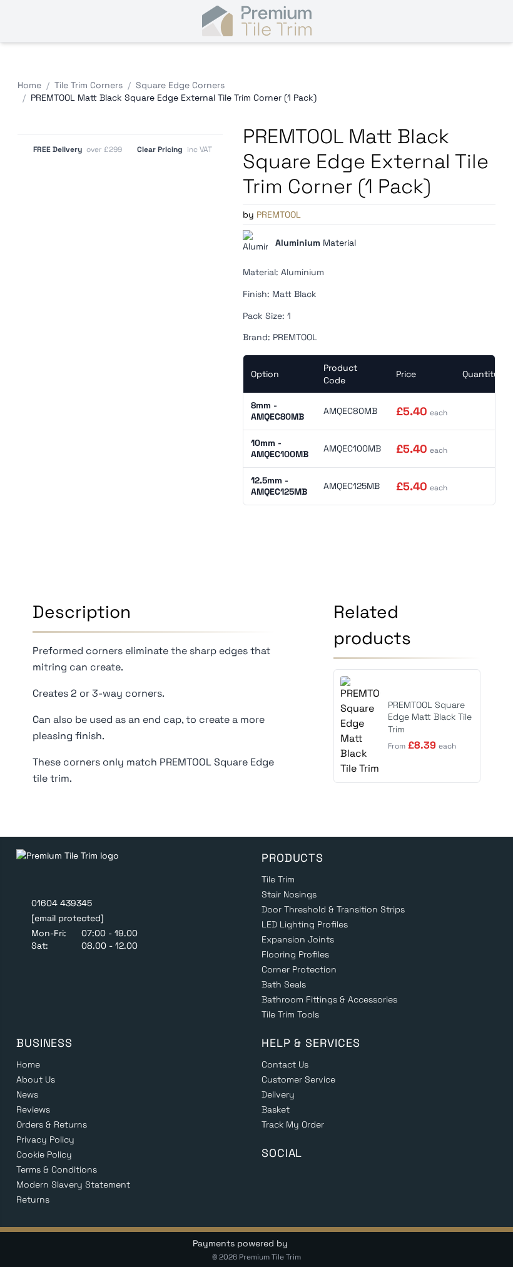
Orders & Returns (51, 1124)
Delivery (278, 1094)
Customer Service (298, 1079)
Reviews (33, 1109)
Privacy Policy (45, 1139)
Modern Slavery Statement (73, 1184)
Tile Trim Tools (290, 1014)
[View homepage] (77, 869)
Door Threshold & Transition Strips (333, 909)
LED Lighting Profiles (305, 924)
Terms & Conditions (56, 1169)
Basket (276, 1109)
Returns (32, 1199)
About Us (35, 1079)
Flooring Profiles (295, 954)
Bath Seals (284, 984)
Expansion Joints (298, 939)
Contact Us (285, 1064)
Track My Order (293, 1124)
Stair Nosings (289, 894)
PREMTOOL (278, 214)
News (27, 1094)
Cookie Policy (44, 1154)
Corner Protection (299, 969)
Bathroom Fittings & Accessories (329, 999)
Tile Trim (278, 879)
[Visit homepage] (257, 21)
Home (28, 1064)
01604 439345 (61, 903)
